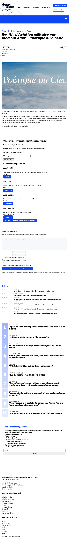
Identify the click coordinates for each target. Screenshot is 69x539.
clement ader (5, 53)
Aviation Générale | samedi (15, 445)
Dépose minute (7, 507)
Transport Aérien (8, 513)
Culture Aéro (5, 46)
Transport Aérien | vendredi (16, 443)
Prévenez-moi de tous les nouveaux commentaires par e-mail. (19, 263)
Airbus (4, 521)
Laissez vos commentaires (8, 49)
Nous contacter (7, 489)
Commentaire (5, 236)
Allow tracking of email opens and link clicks (14, 260)
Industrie (16, 289)
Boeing (4, 527)
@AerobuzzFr (6, 477)
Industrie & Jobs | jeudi (14, 441)
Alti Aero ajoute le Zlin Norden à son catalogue (30, 295)
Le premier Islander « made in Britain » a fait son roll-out (33, 305)
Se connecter (58, 10)
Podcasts (36, 8)
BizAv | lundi (10, 436)
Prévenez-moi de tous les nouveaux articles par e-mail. (17, 265)
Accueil (5, 31)
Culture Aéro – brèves (21, 31)
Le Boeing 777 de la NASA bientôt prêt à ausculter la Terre (34, 291)
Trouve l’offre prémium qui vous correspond (20, 220)
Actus (18, 8)
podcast (4, 55)
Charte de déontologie (9, 483)
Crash (4, 529)
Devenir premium (60, 6)
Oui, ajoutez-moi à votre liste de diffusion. (13, 257)
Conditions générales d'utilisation (13, 485)
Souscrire (8, 190)
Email (3, 254)
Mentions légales (7, 487)
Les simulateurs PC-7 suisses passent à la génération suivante (35, 313)
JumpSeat (26, 8)
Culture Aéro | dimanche (14, 447)
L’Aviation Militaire (21, 126)
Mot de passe (7, 156)
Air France (5, 523)
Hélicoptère (6, 509)
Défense (16, 311)
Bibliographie (6, 525)
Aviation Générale (18, 293)
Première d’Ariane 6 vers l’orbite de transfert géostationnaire (35, 309)
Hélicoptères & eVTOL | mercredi (17, 440)
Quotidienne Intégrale (14, 434)
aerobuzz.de (46, 8)
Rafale (4, 533)
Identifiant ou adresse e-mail (13, 152)
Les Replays (6, 479)
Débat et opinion (7, 503)
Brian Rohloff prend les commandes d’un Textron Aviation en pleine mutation (37, 300)
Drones (4, 531)
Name (3, 252)
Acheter (7, 177)
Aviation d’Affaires (8, 497)
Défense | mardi (11, 438)
